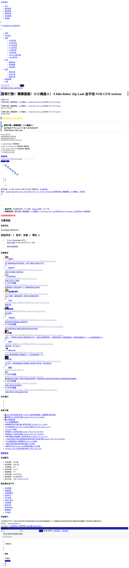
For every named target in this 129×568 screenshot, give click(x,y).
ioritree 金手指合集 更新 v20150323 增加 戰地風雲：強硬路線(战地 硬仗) (31, 415)
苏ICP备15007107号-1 (34, 526)
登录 (6, 2)
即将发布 (8, 13)
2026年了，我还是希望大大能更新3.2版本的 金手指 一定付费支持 (28, 363)
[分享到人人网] (15, 172)
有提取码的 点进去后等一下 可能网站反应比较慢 (22, 287)
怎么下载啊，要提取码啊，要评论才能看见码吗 (22, 296)
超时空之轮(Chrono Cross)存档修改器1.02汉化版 (23, 446)
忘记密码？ (56, 531)
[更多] (6, 165)
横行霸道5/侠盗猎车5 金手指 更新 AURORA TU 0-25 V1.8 (26, 436)
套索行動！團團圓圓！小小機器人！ (67, 192)
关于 (6, 6)
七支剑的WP (14, 526)
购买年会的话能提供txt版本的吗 (16, 322)
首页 (2, 88)
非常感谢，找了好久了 (13, 346)
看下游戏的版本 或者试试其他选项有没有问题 (21, 329)
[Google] (9, 537)
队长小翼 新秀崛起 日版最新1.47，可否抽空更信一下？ (24, 355)
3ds (7, 192)
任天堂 (9, 88)
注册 (2, 2)
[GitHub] (11, 537)
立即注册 (65, 531)
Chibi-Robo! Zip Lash (18, 192)
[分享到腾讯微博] (13, 171)
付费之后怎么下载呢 (12, 281)
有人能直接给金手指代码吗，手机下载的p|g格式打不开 (24, 263)
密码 (6, 372)
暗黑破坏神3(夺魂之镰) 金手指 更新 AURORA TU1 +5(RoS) (27, 424)
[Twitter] (8, 537)
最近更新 (8, 11)
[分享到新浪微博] (10, 169)
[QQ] (4, 537)
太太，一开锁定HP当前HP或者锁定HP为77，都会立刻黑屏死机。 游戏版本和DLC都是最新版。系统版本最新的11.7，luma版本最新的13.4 (54, 337)
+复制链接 (86, 211)
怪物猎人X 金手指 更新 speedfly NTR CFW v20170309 (24, 432)
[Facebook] (6, 537)
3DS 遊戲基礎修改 (12, 422)
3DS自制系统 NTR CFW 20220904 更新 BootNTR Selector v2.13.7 (28, 427)
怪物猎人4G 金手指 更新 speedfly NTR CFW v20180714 (25, 434)
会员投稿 (8, 16)
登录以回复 (11, 242)
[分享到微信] (17, 174)
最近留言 (8, 8)
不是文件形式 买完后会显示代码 (16, 392)
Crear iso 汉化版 (11, 429)
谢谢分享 (8, 305)
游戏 (5, 88)
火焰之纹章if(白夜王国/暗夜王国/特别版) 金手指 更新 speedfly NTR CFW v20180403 (35, 439)
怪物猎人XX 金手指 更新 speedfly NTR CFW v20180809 (25, 417)
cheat (9, 192)
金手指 (82, 192)
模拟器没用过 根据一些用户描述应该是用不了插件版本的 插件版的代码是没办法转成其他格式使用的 (41, 379)
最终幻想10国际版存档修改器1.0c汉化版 (20, 444)
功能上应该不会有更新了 (14, 385)
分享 (7, 161)
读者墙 (7, 18)
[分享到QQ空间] (8, 167)
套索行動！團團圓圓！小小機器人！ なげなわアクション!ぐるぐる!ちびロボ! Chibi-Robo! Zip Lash (21, 127)
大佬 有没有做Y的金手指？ (14, 272)
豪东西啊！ (9, 313)
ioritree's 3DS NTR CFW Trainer (11, 159)
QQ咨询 (7, 561)
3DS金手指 (16, 88)
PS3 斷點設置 (10, 420)
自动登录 (49, 531)
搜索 (22, 85)
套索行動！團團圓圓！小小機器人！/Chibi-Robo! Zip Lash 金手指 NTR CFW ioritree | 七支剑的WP (49, 211)
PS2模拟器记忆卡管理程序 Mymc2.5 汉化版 (21, 441)
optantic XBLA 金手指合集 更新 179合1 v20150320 (23, 449)
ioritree (36, 209)
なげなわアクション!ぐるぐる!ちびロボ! (39, 192)
